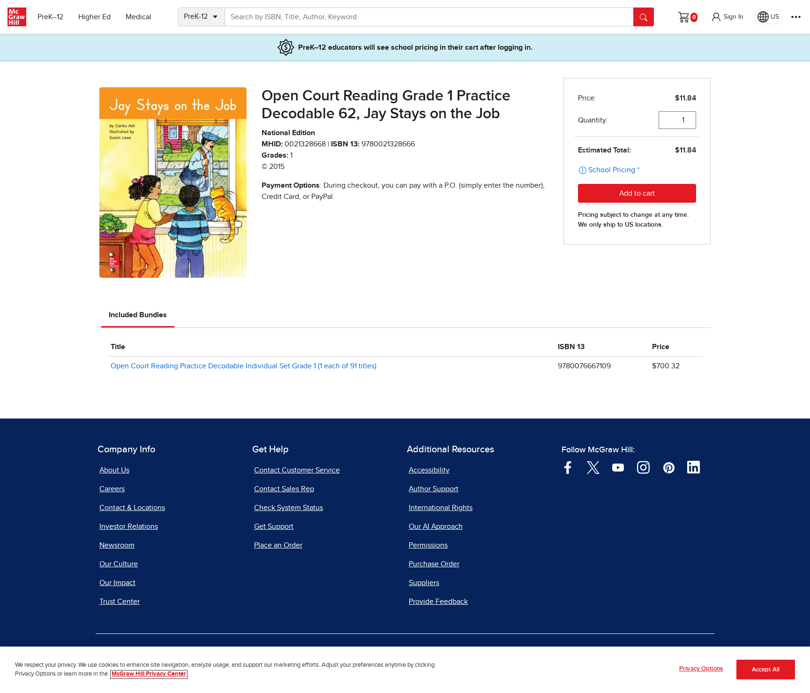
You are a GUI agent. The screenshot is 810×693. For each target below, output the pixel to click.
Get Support (273, 526)
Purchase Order (434, 564)
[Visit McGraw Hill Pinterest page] (668, 467)
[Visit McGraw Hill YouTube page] (618, 467)
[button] (727, 16)
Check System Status (288, 507)
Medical (138, 17)
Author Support (433, 489)
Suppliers (424, 582)
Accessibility (429, 470)
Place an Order (278, 545)
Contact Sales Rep (284, 489)
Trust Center (119, 601)
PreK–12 (50, 17)
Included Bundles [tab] (138, 315)
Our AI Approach (436, 526)
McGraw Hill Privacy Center (149, 674)
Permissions (428, 545)
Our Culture (118, 564)
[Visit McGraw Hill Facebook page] (568, 467)
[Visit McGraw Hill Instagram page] (643, 467)
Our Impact (117, 582)
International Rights (440, 507)
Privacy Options (701, 669)
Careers (112, 489)
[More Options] (795, 16)
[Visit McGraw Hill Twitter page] (593, 467)
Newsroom (117, 545)
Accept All (766, 670)
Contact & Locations (132, 507)
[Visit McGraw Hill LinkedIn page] (693, 467)
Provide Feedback (438, 601)
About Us (114, 470)
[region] (405, 670)
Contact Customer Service (297, 470)
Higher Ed (94, 17)
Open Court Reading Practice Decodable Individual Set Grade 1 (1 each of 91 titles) (243, 366)
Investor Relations (128, 526)
